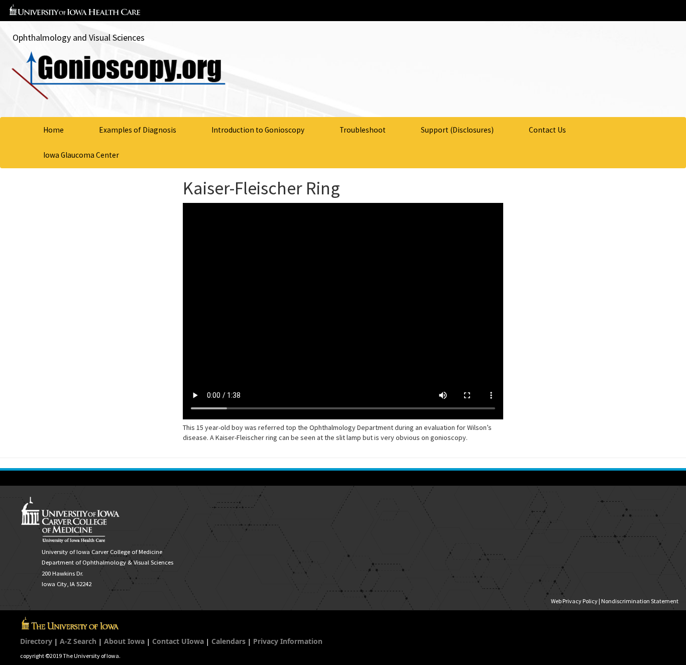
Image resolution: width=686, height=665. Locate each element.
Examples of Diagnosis (137, 130)
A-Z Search (78, 641)
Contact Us (547, 130)
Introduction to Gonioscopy (257, 130)
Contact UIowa (178, 641)
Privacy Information (287, 641)
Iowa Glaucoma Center (81, 155)
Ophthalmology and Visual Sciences (79, 37)
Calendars (228, 641)
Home (53, 130)
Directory (36, 641)
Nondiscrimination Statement (639, 601)
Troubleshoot (362, 130)
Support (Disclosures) (457, 130)
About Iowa (124, 641)
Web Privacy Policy (574, 601)
